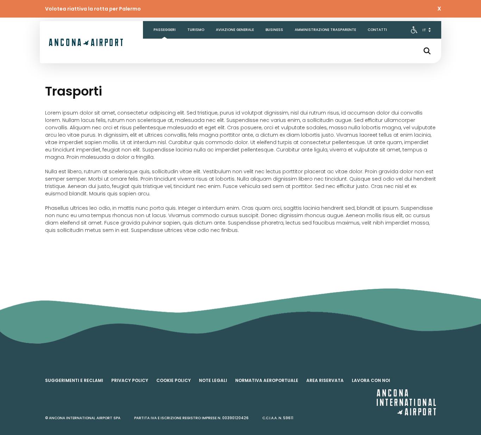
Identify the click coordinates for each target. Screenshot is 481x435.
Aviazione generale (235, 29)
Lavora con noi (371, 380)
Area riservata (325, 380)
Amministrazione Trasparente (325, 29)
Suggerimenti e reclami (74, 380)
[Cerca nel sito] (427, 51)
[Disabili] (414, 30)
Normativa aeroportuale (266, 380)
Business (274, 29)
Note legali (213, 380)
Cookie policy (173, 380)
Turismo (195, 29)
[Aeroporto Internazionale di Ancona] (86, 42)
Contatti (377, 29)
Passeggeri (165, 29)
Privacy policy (129, 380)
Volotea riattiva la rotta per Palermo (93, 8)
